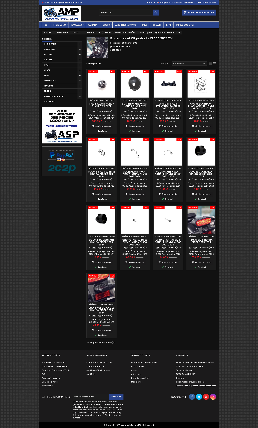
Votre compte (140, 355)
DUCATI (156, 24)
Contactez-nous (50, 381)
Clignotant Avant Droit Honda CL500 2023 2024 (135, 174)
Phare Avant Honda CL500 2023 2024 (101, 105)
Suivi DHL (90, 374)
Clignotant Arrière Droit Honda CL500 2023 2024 (134, 242)
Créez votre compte (206, 2)
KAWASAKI (77, 24)
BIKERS (106, 24)
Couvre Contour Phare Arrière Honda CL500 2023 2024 (201, 106)
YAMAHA (92, 24)
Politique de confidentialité (54, 366)
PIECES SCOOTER (185, 24)
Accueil (47, 39)
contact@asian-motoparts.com (66, 2)
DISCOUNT (49, 101)
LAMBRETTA (50, 80)
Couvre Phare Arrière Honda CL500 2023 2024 (101, 174)
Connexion (188, 2)
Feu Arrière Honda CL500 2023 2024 (201, 241)
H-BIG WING (59, 24)
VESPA (47, 70)
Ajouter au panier (101, 126)
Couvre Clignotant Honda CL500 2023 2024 (201, 174)
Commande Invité (95, 366)
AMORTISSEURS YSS (125, 24)
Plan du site (47, 385)
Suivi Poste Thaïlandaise (98, 370)
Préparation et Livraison (53, 362)
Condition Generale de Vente (56, 370)
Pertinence (189, 63)
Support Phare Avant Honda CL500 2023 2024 (168, 106)
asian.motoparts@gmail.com (190, 381)
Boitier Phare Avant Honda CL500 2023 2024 (135, 106)
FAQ (44, 374)
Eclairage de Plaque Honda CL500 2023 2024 (101, 310)
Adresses (135, 374)
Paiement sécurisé (51, 378)
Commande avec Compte (99, 362)
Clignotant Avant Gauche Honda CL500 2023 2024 (168, 174)
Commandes (137, 366)
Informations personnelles (144, 362)
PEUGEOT (48, 85)
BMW (144, 24)
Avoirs (134, 370)
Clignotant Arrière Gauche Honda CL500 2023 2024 (168, 242)
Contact (182, 355)
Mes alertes (137, 381)
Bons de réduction (140, 378)
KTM (168, 24)
